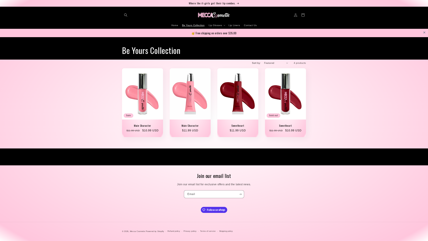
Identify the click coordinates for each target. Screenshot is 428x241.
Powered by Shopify (155, 231)
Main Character (142, 125)
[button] (125, 15)
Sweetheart (237, 125)
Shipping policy (226, 231)
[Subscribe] (240, 194)
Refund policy (174, 231)
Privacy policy (190, 231)
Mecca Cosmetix (137, 231)
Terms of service (208, 231)
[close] (424, 32)
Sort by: (256, 63)
